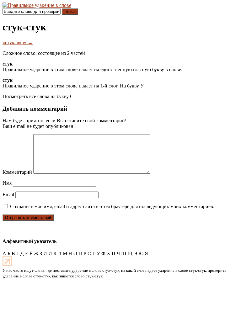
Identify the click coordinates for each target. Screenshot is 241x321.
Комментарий (17, 172)
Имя (7, 183)
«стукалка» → (18, 42)
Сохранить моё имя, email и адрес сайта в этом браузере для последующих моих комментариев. (112, 206)
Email (8, 194)
